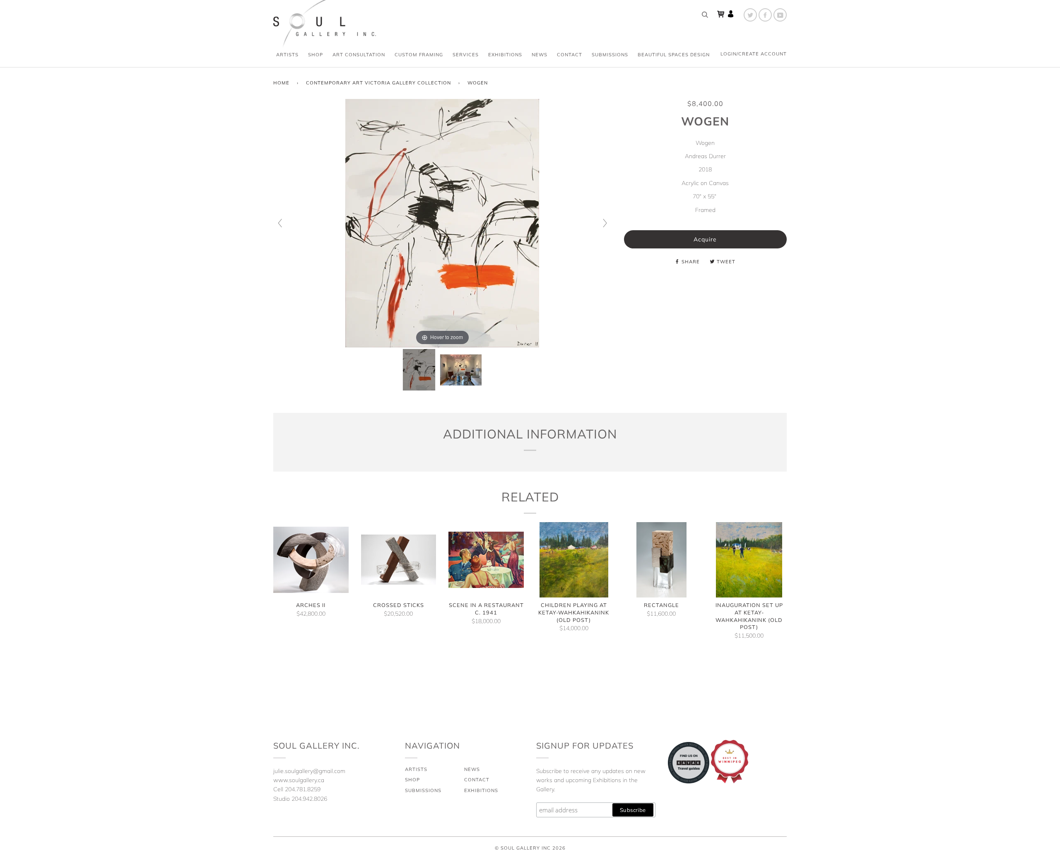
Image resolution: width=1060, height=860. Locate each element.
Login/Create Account (753, 54)
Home (281, 83)
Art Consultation (358, 55)
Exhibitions (505, 55)
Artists (287, 55)
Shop (315, 55)
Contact (569, 55)
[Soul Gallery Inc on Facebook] (765, 15)
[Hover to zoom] (442, 222)
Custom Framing (419, 55)
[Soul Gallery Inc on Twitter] (750, 15)
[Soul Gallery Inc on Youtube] (780, 15)
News (539, 55)
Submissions (610, 55)
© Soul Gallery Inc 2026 (530, 848)
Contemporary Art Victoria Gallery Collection (378, 83)
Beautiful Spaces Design (674, 55)
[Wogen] (419, 369)
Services (466, 55)
